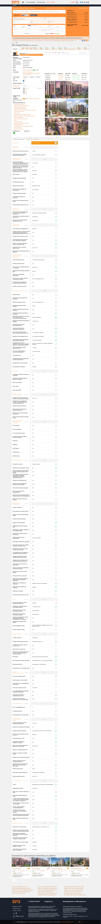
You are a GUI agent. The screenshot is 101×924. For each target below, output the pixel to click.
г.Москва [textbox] (14, 5)
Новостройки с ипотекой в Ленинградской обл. (47, 893)
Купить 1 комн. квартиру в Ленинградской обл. (47, 886)
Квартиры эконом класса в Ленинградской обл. (74, 888)
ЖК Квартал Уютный (76, 868)
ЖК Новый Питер (17, 868)
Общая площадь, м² (34, 25)
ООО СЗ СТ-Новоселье (48, 40)
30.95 (87, 868)
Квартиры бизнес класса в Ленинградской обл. (73, 890)
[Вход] (88, 2)
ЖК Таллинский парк (57, 868)
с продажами (26, 33)
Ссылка (24, 78)
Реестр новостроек (15, 40)
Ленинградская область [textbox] (19, 19)
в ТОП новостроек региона (33, 98)
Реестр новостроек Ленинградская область (26, 40)
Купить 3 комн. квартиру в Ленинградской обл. (47, 890)
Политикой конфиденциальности (67, 921)
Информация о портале (17, 906)
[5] (58, 33)
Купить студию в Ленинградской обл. (45, 891)
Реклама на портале (17, 908)
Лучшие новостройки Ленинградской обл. (72, 893)
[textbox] (55, 19)
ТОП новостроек (41, 2)
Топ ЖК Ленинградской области (18, 893)
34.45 (24, 98)
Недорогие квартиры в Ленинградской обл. (47, 894)
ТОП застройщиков (30, 2)
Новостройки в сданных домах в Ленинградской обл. (75, 894)
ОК (79, 921)
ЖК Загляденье (36, 868)
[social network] (13, 913)
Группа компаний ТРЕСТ (39, 40)
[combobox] (16, 5)
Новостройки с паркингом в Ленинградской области (22, 890)
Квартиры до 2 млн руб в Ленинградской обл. (73, 891)
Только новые (44, 30)
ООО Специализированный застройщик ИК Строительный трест (63, 40)
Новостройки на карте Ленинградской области (21, 891)
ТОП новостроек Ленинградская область (35, 53)
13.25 (48, 868)
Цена (14, 25)
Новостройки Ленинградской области (19, 886)
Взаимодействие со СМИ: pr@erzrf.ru (74, 901)
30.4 (68, 868)
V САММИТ (72, 2)
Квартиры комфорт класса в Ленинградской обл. (74, 886)
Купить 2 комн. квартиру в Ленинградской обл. (47, 888)
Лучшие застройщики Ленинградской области (21, 888)
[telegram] (80, 2)
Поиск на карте (61, 8)
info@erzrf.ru (49, 901)
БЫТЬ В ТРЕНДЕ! (51, 2)
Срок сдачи (50, 25)
